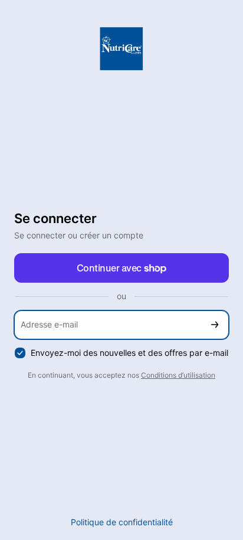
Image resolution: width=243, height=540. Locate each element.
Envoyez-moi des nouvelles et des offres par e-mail (129, 353)
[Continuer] (215, 325)
